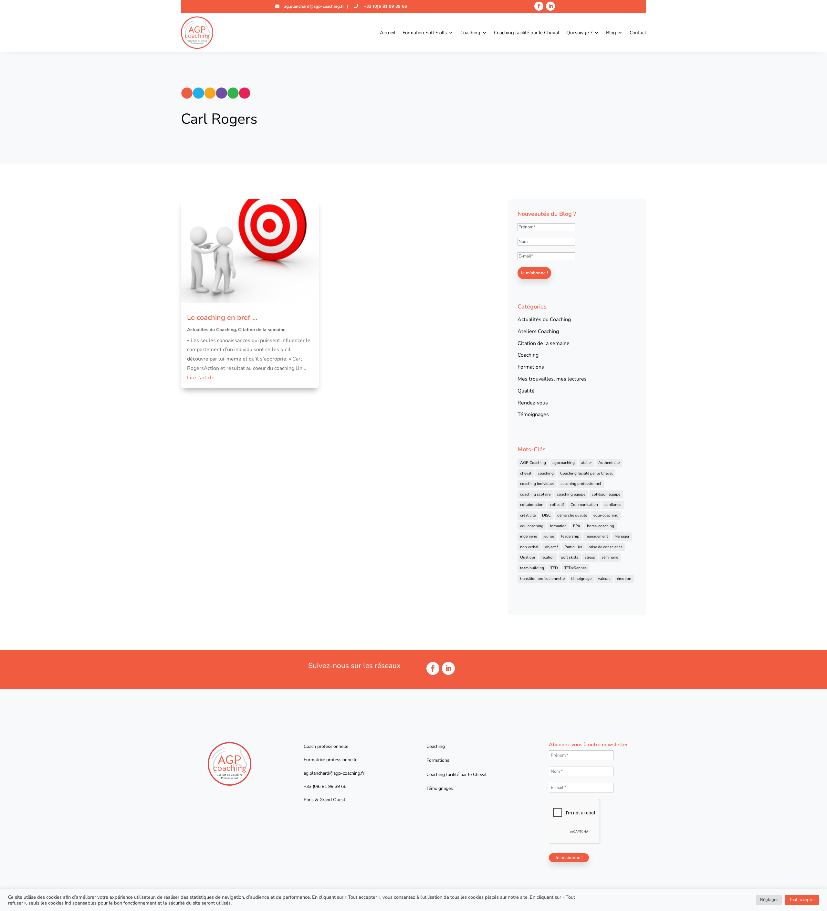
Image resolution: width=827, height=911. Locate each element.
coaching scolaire (535, 494)
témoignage (581, 578)
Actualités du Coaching (211, 330)
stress (590, 557)
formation (558, 526)
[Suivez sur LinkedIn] (550, 6)
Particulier (573, 547)
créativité (528, 515)
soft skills (569, 557)
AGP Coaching (533, 462)
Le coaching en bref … (222, 317)
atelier (586, 462)
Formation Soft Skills (425, 32)
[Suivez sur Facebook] (538, 6)
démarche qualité (572, 515)
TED (554, 568)
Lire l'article (201, 377)
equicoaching (531, 526)
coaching (546, 473)
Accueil (387, 32)
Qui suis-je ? (579, 32)
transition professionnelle (542, 578)
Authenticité (609, 462)
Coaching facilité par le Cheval (526, 32)
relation (548, 557)
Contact (638, 32)
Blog (611, 32)
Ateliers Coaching (538, 331)
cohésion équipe (606, 494)
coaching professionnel (580, 483)
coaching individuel (537, 483)
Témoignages (533, 414)
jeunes (549, 536)
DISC (546, 515)
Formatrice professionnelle (330, 760)
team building (532, 568)
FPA (577, 526)
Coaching (470, 32)
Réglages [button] (769, 900)
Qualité (526, 390)
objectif (551, 547)
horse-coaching (600, 526)
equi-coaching (605, 515)
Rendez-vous (533, 402)
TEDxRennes (575, 568)
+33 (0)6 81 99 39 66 (384, 6)
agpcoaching (563, 462)
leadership (570, 536)
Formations (531, 367)
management (597, 536)
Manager (621, 536)
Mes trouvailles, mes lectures (552, 378)
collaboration (531, 504)
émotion (624, 578)
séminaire (610, 557)
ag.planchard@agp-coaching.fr (313, 6)
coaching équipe (571, 494)
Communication (584, 504)
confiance (612, 504)
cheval (525, 473)
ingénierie (528, 536)
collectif (557, 504)
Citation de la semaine (262, 330)
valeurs (604, 578)
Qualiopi (527, 557)
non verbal (529, 547)
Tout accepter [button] (802, 900)
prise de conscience (606, 547)
